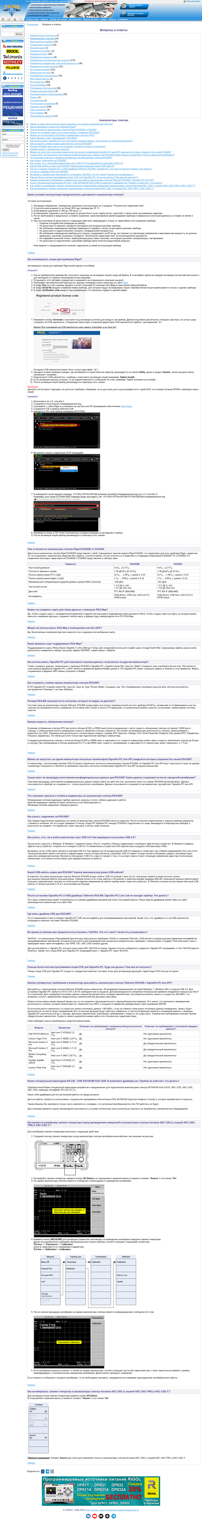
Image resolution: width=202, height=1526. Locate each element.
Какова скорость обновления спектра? (49, 149)
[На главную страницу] (12, 17)
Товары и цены (32, 19)
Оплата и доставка (90, 19)
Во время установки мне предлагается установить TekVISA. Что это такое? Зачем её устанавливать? (82, 174)
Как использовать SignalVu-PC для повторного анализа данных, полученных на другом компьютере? (81, 141)
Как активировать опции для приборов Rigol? (53, 127)
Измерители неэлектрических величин (50, 60)
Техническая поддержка (42, 103)
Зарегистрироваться (10, 155)
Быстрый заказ (75, 19)
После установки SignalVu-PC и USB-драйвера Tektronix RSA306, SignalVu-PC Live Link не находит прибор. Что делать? (91, 169)
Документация (37, 48)
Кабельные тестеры (40, 72)
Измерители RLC (39, 54)
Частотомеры (37, 113)
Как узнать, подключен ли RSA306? (48, 160)
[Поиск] (21, 19)
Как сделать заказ (95, 1510)
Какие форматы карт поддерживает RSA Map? (53, 138)
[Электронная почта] (52, 1471)
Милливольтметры (39, 79)
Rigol (125, 282)
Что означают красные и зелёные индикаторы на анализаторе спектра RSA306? (71, 157)
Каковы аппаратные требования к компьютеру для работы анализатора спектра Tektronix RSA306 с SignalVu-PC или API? (92, 180)
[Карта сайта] (15, 19)
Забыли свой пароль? (10, 153)
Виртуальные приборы (41, 41)
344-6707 (44, 1)
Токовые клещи (38, 106)
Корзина (130, 13)
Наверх (31, 252)
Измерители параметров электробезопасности (54, 63)
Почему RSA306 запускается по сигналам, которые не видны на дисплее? (68, 146)
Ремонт (34, 97)
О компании (123, 19)
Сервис (104, 19)
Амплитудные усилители (43, 35)
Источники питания (40, 69)
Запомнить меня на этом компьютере (13, 146)
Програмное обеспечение (43, 88)
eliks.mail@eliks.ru (61, 1)
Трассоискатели (38, 109)
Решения (44, 19)
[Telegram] (47, 1471)
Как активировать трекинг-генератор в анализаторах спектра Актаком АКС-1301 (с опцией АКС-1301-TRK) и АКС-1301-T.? (92, 188)
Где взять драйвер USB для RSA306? (49, 171)
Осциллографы (38, 85)
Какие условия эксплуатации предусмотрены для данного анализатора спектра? (71, 124)
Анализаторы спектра (42, 38)
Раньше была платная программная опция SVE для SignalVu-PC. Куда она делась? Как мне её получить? (84, 177)
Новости (112, 19)
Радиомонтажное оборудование (46, 94)
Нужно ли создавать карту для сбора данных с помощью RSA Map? (65, 132)
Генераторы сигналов (41, 44)
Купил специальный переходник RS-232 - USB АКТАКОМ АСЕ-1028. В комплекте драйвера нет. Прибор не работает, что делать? (96, 183)
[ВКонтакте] (43, 1471)
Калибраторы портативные (44, 75)
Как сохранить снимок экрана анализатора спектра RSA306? (61, 143)
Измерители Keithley (40, 51)
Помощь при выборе (58, 19)
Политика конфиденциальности (123, 1510)
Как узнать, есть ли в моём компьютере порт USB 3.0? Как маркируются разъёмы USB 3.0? (76, 163)
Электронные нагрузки (41, 116)
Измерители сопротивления (44, 66)
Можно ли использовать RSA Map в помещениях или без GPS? (62, 135)
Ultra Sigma (126, 406)
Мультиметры (37, 82)
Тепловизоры (37, 100)
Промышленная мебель (42, 91)
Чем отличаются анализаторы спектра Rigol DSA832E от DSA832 (63, 129)
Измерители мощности (41, 57)
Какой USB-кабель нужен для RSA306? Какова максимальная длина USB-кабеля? (72, 166)
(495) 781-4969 (35, 1)
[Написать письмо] (9, 19)
